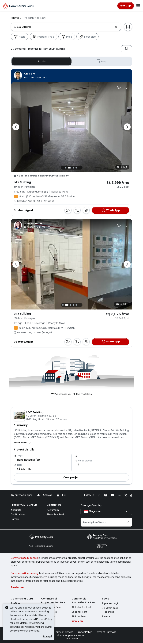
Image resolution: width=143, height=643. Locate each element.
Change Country (91, 505)
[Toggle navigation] (138, 5)
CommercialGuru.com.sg (24, 557)
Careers (15, 519)
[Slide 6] (78, 167)
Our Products (18, 514)
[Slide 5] (76, 167)
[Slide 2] (65, 167)
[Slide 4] (72, 167)
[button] (23, 443)
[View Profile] (31, 75)
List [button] (44, 61)
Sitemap (106, 616)
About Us (16, 510)
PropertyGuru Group (24, 505)
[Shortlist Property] (126, 87)
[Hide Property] (119, 87)
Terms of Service (63, 632)
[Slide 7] (81, 167)
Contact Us (54, 505)
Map (104, 61)
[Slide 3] (68, 167)
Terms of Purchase (105, 632)
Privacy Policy (44, 619)
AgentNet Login (110, 603)
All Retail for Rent (81, 607)
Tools (105, 598)
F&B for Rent (79, 616)
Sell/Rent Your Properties (110, 610)
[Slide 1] (62, 167)
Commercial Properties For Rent (84, 600)
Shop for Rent (79, 611)
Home (15, 17)
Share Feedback (56, 514)
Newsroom (53, 510)
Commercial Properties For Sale (53, 600)
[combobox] (65, 27)
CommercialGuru (22, 598)
